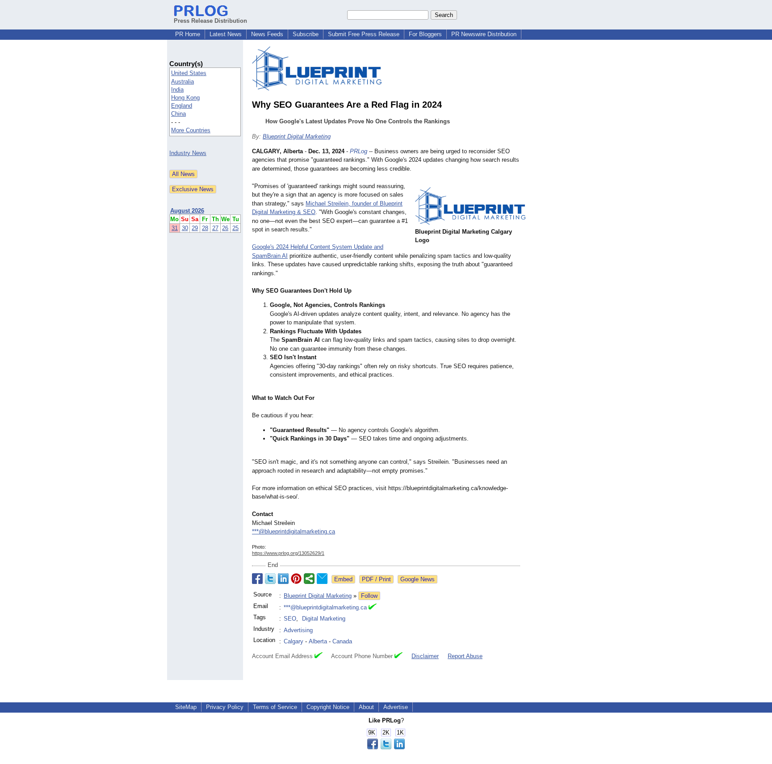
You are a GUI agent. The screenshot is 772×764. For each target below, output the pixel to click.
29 (195, 228)
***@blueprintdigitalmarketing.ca (293, 531)
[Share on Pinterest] (296, 578)
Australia (182, 81)
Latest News (226, 34)
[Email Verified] (373, 607)
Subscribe (306, 34)
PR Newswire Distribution (483, 34)
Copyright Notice (327, 707)
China (178, 113)
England (181, 105)
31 (175, 228)
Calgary (293, 641)
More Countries (190, 130)
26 (225, 228)
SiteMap (186, 707)
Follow (369, 595)
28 (205, 228)
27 (215, 228)
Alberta (318, 641)
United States (188, 73)
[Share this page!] (386, 747)
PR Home (187, 34)
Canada (342, 641)
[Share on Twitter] (270, 578)
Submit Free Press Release (363, 34)
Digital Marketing (323, 618)
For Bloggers (425, 34)
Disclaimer (425, 656)
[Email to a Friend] (322, 578)
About (366, 707)
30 (185, 228)
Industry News (187, 153)
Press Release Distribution (210, 20)
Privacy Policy (224, 707)
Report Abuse (465, 656)
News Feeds (267, 34)
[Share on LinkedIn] (283, 578)
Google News (417, 579)
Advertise (395, 707)
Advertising (298, 630)
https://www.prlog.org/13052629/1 (288, 553)
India (177, 89)
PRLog (358, 151)
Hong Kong (185, 97)
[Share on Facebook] (257, 578)
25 (235, 228)
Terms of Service (275, 707)
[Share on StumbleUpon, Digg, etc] (309, 578)
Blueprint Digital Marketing (297, 136)
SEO (290, 618)
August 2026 (187, 210)
